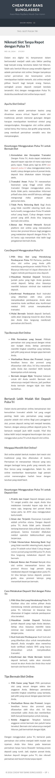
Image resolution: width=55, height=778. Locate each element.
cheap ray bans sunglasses (27, 7)
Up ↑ (47, 772)
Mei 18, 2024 (9, 51)
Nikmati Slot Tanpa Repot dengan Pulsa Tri (24, 44)
